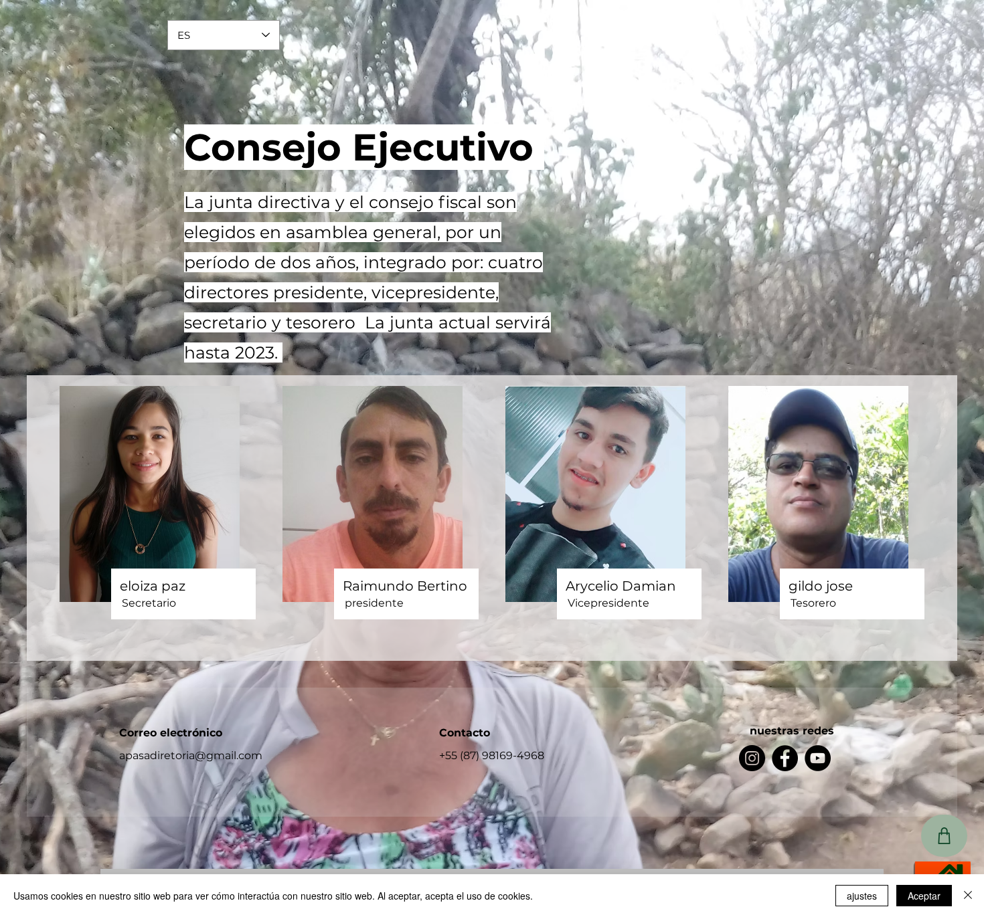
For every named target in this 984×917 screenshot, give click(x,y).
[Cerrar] (968, 895)
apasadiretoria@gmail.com (190, 755)
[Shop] (944, 836)
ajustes (862, 895)
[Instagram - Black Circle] (752, 758)
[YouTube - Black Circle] (818, 758)
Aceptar (924, 895)
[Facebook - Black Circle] (785, 758)
